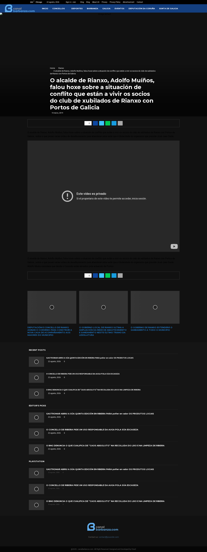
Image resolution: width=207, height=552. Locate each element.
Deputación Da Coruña (142, 8)
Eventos (119, 8)
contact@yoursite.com (109, 537)
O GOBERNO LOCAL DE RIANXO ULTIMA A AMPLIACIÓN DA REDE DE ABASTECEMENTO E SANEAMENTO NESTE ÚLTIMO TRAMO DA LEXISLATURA (103, 331)
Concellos (58, 8)
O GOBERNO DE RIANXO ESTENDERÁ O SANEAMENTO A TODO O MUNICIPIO (151, 328)
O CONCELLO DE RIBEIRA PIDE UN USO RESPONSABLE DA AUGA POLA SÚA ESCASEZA (83, 373)
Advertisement (128, 2)
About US (95, 2)
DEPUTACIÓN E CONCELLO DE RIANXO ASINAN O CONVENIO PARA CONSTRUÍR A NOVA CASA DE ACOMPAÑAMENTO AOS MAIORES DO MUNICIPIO (49, 331)
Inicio (45, 8)
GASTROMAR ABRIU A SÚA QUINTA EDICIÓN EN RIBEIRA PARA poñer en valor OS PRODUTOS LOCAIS (89, 357)
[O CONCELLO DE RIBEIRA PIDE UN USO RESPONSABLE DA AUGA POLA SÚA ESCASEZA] (36, 378)
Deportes (77, 8)
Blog (82, 2)
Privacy (104, 2)
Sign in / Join (70, 2)
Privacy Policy (115, 2)
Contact (140, 2)
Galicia (106, 8)
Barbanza (92, 8)
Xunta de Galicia (168, 8)
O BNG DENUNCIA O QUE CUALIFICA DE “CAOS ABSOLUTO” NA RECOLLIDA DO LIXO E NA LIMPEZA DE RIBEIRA (93, 389)
